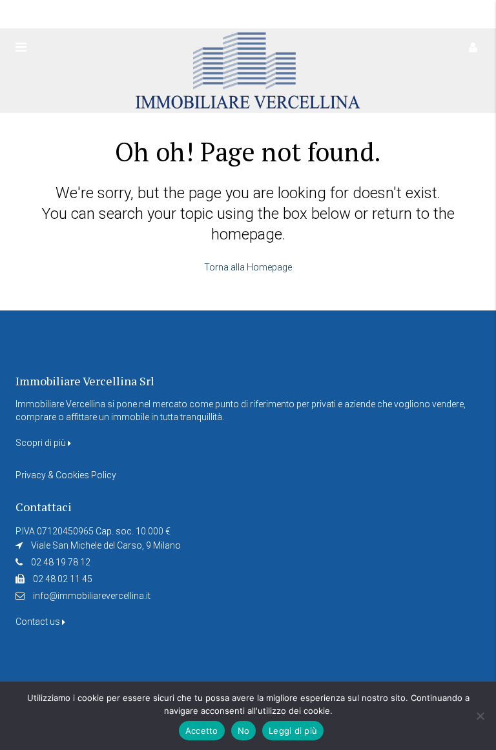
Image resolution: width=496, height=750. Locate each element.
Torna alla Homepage (248, 267)
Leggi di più (293, 730)
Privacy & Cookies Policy (66, 475)
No (244, 730)
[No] (479, 715)
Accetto (201, 730)
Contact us (39, 621)
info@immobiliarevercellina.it (91, 596)
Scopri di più (42, 443)
